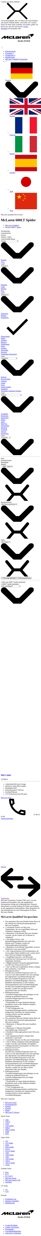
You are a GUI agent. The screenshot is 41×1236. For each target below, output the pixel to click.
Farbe (3, 540)
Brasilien (4, 285)
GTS (7, 1191)
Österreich (4, 314)
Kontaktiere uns (10, 1199)
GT (6, 1190)
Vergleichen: (10, 55)
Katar (3, 385)
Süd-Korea (5, 434)
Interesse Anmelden (12, 1201)
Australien (4, 414)
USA (3, 262)
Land (2, 264)
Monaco (4, 342)
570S (7, 1124)
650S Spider (9, 1147)
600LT (7, 1128)
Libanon (4, 381)
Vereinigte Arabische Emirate (11, 391)
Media (7, 1110)
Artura (7, 1165)
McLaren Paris (6, 798)
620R (7, 1132)
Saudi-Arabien (6, 387)
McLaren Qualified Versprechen (16, 59)
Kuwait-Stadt (5, 379)
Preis (2, 458)
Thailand (4, 430)
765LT (7, 1161)
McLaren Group (11, 1102)
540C (7, 1120)
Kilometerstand (6, 460)
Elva (6, 1172)
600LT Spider (10, 1130)
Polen (3, 346)
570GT (7, 1122)
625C (7, 1134)
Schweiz (4, 352)
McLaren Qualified (11, 225)
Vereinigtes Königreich (9, 354)
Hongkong (5, 416)
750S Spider (9, 1159)
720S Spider (9, 1155)
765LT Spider (10, 1163)
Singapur (4, 428)
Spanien (4, 348)
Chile (3, 287)
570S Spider (9, 1126)
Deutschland (5, 336)
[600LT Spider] (20, 607)
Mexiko (4, 289)
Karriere (8, 1108)
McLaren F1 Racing (12, 1112)
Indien (3, 420)
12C (6, 1141)
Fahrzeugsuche (10, 51)
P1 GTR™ (9, 1176)
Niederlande (5, 344)
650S (7, 1145)
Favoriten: (9, 53)
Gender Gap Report (12, 1227)
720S (7, 1153)
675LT (7, 1149)
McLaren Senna (10, 1178)
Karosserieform (6, 502)
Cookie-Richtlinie (11, 1225)
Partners (8, 1106)
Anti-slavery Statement (13, 1233)
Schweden (5, 350)
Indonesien (5, 418)
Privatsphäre (9, 1229)
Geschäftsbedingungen (13, 1231)
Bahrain (4, 377)
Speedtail (8, 1182)
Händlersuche (10, 57)
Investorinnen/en (11, 1104)
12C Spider (9, 1143)
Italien (3, 338)
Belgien (4, 316)
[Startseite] (17, 45)
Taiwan (3, 432)
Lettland (4, 340)
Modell (3, 464)
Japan (3, 422)
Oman (3, 383)
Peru (3, 291)
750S (7, 1157)
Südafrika (4, 389)
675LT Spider (10, 1151)
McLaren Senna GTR (12, 1180)
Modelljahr (4, 462)
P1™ (7, 1174)
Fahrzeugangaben (7, 818)
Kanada (4, 260)
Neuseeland (5, 426)
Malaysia (4, 424)
